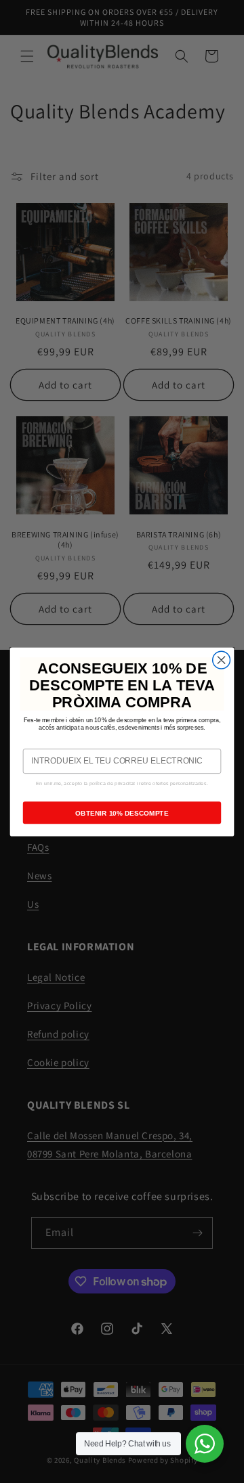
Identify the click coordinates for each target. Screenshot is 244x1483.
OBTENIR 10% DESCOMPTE (121, 812)
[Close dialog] (221, 660)
